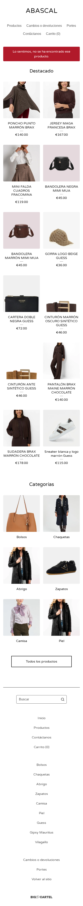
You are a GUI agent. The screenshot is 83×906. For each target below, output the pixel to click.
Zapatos (41, 794)
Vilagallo (41, 842)
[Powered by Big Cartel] (41, 897)
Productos (14, 25)
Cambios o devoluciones (44, 25)
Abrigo (41, 784)
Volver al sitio (42, 879)
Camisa (41, 803)
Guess (41, 823)
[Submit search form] (62, 699)
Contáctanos (32, 33)
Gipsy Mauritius (41, 832)
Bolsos (41, 765)
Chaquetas (41, 774)
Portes (71, 25)
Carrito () (53, 33)
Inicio (42, 718)
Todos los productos (41, 662)
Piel (41, 813)
